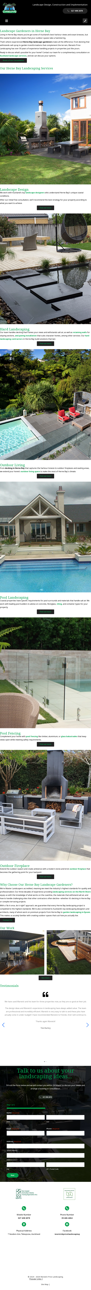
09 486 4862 (67, 1218)
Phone (52, 1129)
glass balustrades (69, 736)
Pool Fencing (10, 733)
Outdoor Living (12, 465)
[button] (6, 20)
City (8, 1169)
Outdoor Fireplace (15, 865)
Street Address (12, 1150)
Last (47, 1122)
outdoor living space (30, 471)
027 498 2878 (24, 1218)
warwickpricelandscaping (67, 1234)
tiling (59, 604)
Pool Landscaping (14, 597)
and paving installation (26, 335)
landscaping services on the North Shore (72, 891)
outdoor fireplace (78, 869)
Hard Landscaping (15, 329)
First (8, 1122)
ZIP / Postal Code (52, 1169)
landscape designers (35, 192)
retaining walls (80, 332)
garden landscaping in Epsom (76, 912)
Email (13, 1129)
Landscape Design (14, 189)
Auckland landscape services (13, 55)
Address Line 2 (12, 1160)
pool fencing (32, 736)
